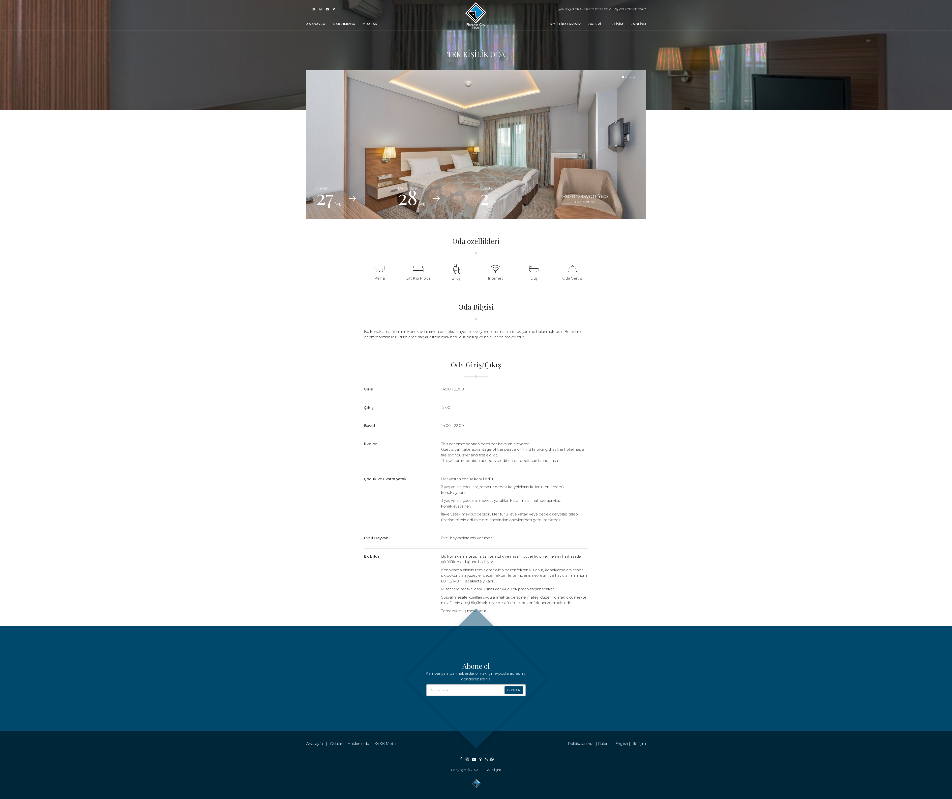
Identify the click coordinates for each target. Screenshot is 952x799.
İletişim (615, 24)
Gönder (513, 690)
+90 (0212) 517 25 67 (632, 9)
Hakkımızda (344, 24)
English (638, 24)
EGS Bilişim (492, 770)
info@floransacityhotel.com (586, 9)
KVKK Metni (385, 743)
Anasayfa (315, 24)
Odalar (370, 24)
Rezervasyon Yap (585, 198)
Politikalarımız (565, 24)
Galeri (594, 24)
